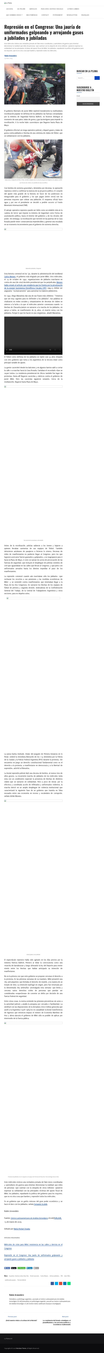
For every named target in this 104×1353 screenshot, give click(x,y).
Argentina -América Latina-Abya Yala (18, 1276)
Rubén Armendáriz (11, 56)
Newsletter (72, 15)
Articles (33, 9)
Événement (58, 15)
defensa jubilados (54, 1276)
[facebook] (52, 1283)
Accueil (9, 9)
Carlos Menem (10, 277)
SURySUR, (58, 1218)
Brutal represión (34, 1276)
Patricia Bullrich (21, 1280)
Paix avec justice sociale (52, 9)
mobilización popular (10, 1280)
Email (78, 96)
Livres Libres (73, 9)
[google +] (60, 1283)
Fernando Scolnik (40, 1204)
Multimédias (31, 15)
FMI (61, 1276)
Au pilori (21, 9)
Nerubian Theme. (21, 1348)
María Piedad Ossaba (22, 1229)
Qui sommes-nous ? (14, 15)
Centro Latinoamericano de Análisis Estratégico (29, 1218)
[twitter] (56, 1283)
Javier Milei (67, 1276)
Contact (45, 15)
